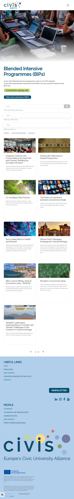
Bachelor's (31, 133)
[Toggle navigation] (68, 5)
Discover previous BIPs (17, 97)
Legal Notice (8, 494)
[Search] (67, 106)
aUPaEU (7, 496)
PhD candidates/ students (19, 133)
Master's (6, 133)
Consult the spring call (17, 90)
